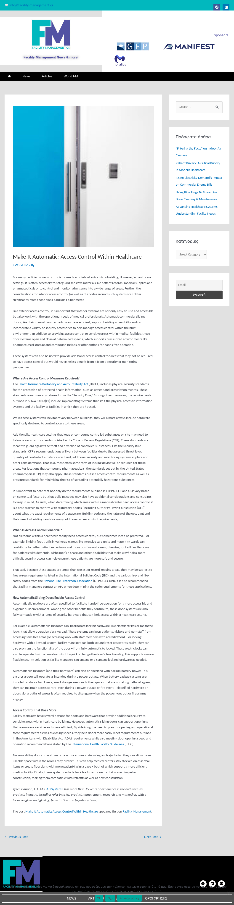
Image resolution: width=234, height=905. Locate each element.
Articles (47, 76)
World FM (71, 76)
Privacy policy (130, 898)
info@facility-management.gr (30, 5)
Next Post (153, 837)
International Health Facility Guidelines (98, 744)
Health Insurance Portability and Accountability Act (53, 384)
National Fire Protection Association (67, 581)
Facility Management (137, 811)
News (26, 76)
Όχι (110, 898)
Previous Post (16, 837)
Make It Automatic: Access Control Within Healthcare (61, 811)
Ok (99, 898)
